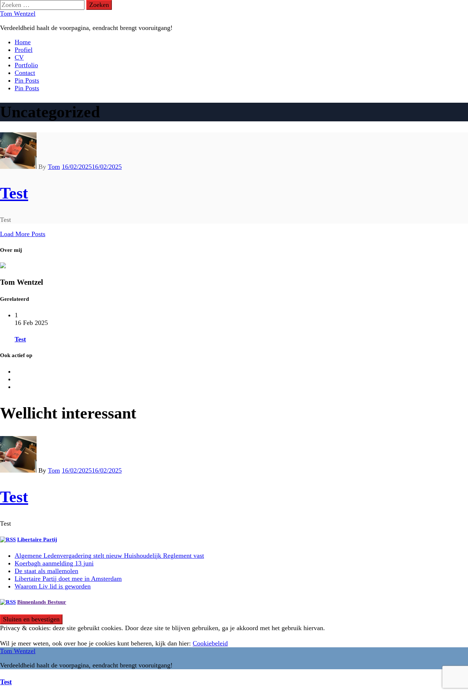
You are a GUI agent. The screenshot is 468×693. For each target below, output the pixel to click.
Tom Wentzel (17, 13)
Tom (54, 166)
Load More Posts (22, 234)
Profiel (24, 49)
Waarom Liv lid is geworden (53, 586)
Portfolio (26, 65)
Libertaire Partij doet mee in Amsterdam (68, 578)
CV (19, 57)
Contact (25, 72)
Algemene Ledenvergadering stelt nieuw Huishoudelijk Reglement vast (109, 555)
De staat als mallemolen (46, 571)
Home (23, 42)
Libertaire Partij (37, 539)
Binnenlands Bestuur (41, 602)
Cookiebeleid (210, 643)
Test (14, 193)
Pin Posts (27, 80)
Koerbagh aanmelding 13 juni (54, 563)
